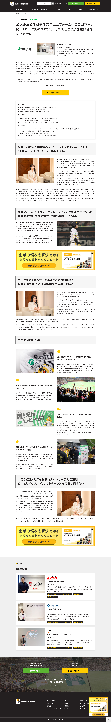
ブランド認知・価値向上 (53, 594)
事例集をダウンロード (56, 93)
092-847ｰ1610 (57, 682)
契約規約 (82, 709)
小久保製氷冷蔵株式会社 (55, 581)
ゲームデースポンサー (69, 709)
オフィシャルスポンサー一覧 (54, 709)
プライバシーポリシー (85, 703)
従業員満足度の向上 (67, 594)
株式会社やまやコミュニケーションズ (59, 634)
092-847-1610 (62, 4)
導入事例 (58, 9)
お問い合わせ (76, 4)
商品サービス (32, 9)
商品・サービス (50, 703)
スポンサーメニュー (19, 9)
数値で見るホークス (46, 9)
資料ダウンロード (93, 4)
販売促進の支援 (78, 594)
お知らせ (81, 9)
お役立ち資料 (92, 9)
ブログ (69, 9)
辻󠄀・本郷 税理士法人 (54, 609)
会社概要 (82, 706)
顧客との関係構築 (52, 596)
